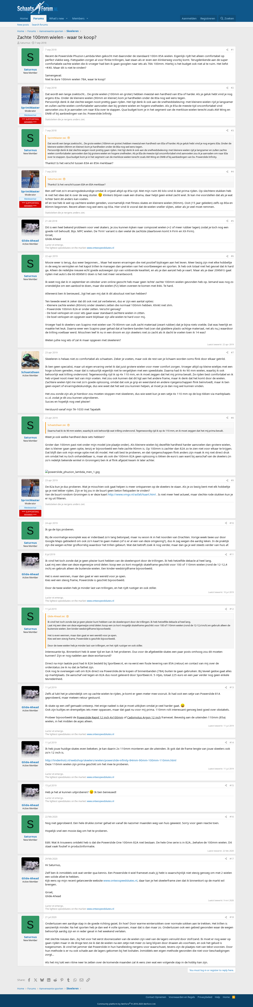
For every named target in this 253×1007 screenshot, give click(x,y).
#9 (232, 480)
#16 (232, 816)
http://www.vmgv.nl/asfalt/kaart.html (132, 494)
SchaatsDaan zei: (57, 425)
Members (78, 18)
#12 (232, 609)
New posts (23, 24)
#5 (232, 221)
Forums (38, 18)
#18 (232, 917)
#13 (232, 687)
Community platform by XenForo (126, 1003)
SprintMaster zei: (57, 137)
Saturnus (25, 42)
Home (24, 18)
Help (217, 997)
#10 (232, 523)
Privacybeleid (205, 997)
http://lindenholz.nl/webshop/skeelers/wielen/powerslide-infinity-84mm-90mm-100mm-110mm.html (110, 760)
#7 (232, 352)
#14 (232, 742)
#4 (232, 171)
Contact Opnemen (156, 997)
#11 (232, 554)
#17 (232, 858)
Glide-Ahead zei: (56, 616)
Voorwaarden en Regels (182, 997)
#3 (232, 130)
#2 (232, 87)
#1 (232, 49)
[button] (66, 18)
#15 (232, 785)
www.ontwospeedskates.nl (100, 247)
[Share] (227, 50)
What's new (56, 18)
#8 (232, 417)
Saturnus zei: (55, 179)
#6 (232, 256)
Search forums (40, 24)
